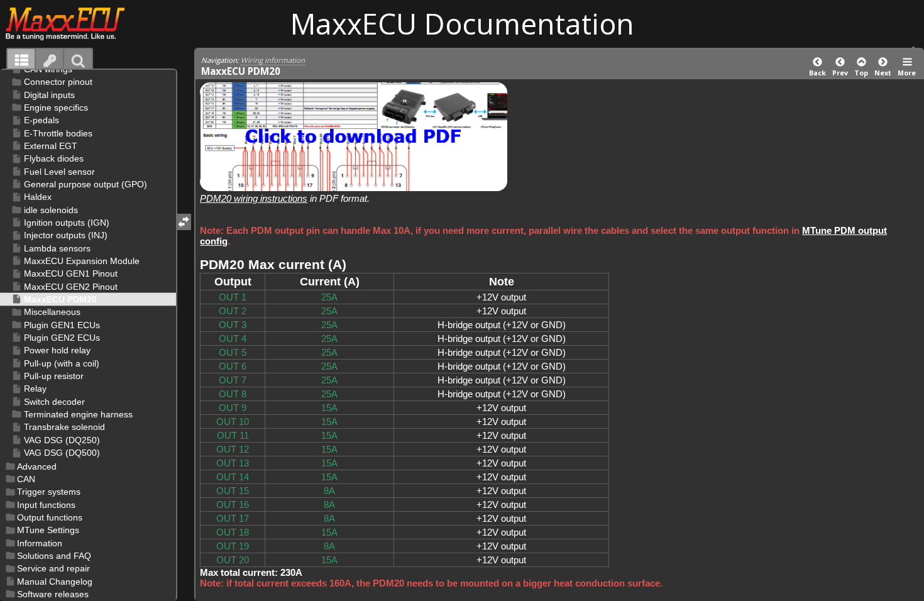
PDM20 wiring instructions (253, 198)
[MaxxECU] (72, 23)
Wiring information (273, 60)
